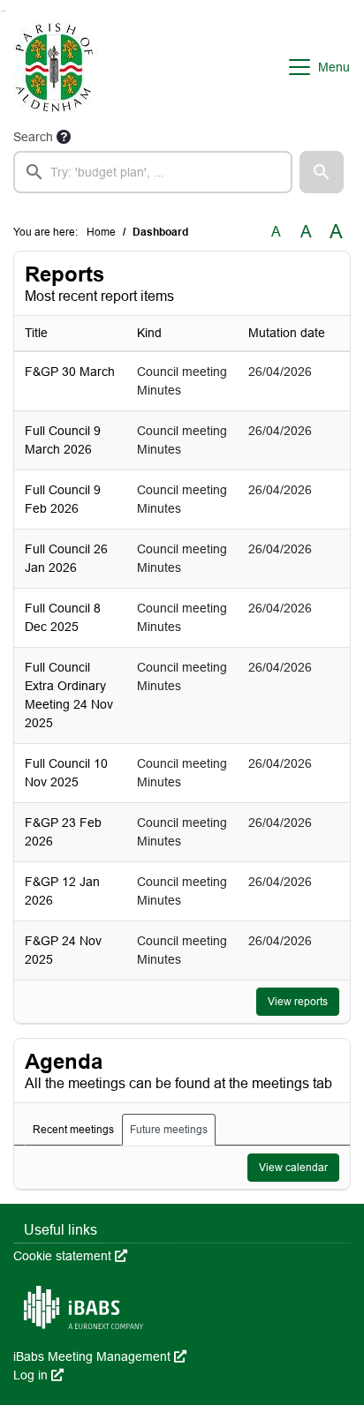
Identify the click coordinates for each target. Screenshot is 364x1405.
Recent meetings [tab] (73, 1129)
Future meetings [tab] (169, 1129)
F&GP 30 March (70, 371)
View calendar (293, 1167)
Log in (38, 1375)
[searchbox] (152, 172)
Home (101, 232)
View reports (298, 1002)
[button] (322, 172)
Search (33, 137)
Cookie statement (70, 1256)
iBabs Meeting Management (99, 1356)
